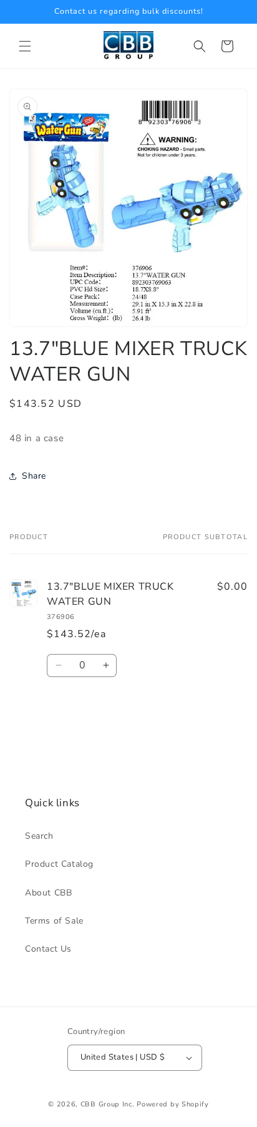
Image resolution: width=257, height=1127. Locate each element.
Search (39, 836)
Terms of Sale (54, 921)
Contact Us (48, 949)
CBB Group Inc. (107, 1104)
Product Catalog (59, 864)
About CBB (48, 893)
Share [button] (34, 476)
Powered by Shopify (173, 1104)
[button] (25, 46)
